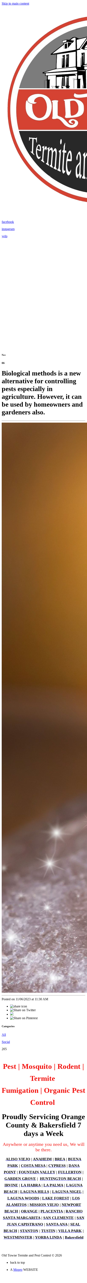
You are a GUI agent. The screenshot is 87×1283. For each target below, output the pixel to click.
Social (6, 1042)
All (4, 1034)
